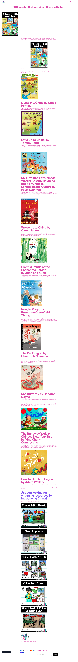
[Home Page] (39, 636)
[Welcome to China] (39, 211)
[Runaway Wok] (39, 419)
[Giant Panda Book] (39, 250)
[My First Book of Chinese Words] (39, 163)
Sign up (55, 654)
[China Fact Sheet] (39, 593)
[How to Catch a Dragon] (39, 462)
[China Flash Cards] (39, 567)
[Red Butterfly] (39, 377)
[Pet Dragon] (39, 337)
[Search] (70, 2)
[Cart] (75, 2)
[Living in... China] (39, 86)
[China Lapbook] (39, 541)
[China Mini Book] (39, 515)
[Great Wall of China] (39, 619)
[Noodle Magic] (39, 293)
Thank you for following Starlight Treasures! (28, 641)
